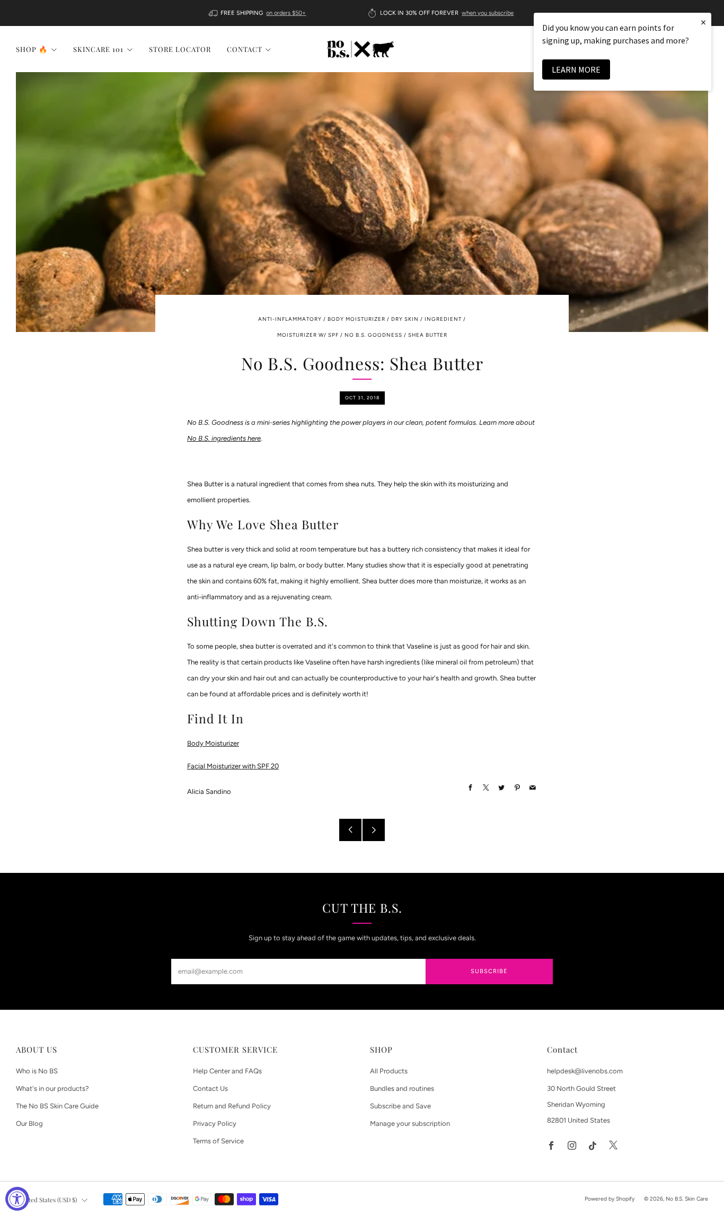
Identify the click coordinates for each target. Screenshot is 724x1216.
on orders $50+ (286, 13)
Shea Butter (427, 335)
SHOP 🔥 (32, 49)
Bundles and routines (402, 1088)
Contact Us (210, 1088)
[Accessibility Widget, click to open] (17, 1199)
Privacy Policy (214, 1123)
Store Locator (180, 49)
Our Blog (29, 1123)
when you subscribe (488, 13)
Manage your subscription (410, 1123)
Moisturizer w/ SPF (308, 335)
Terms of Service (218, 1141)
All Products (389, 1071)
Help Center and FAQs (227, 1071)
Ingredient (443, 319)
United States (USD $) (48, 1199)
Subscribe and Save (400, 1106)
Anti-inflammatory (290, 319)
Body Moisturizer (356, 319)
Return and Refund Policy (232, 1106)
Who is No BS (37, 1071)
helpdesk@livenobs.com (585, 1071)
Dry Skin (405, 319)
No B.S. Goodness (373, 335)
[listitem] (258, 13)
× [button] (703, 22)
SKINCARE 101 (98, 49)
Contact (244, 49)
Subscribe (489, 971)
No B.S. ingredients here (224, 438)
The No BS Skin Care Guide (57, 1106)
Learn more (576, 69)
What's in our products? (52, 1088)
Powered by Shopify (609, 1198)
